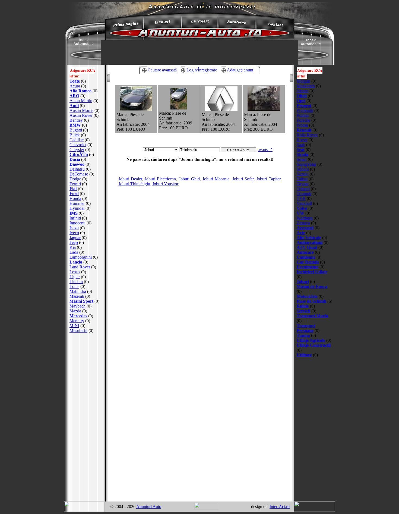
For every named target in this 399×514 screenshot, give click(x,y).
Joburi (303, 281)
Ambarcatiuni (309, 242)
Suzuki (303, 174)
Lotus (74, 286)
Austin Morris (81, 110)
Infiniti (75, 218)
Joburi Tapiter (268, 179)
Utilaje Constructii (314, 345)
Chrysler (76, 149)
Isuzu (74, 227)
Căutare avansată (162, 70)
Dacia (74, 159)
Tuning (303, 335)
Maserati (76, 296)
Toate (74, 81)
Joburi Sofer (243, 179)
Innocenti (77, 223)
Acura (74, 86)
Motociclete (307, 296)
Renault (304, 130)
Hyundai (76, 208)
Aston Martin (80, 100)
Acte (301, 232)
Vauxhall (304, 203)
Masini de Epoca (312, 286)
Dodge (75, 179)
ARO (74, 95)
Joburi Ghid (189, 179)
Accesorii (305, 227)
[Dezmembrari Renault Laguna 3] (178, 108)
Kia (72, 247)
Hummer (77, 203)
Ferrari (75, 183)
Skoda (302, 154)
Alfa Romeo (80, 91)
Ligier (74, 276)
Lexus (74, 271)
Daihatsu (77, 169)
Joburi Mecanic (215, 179)
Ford (74, 193)
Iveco (74, 232)
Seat (301, 149)
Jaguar (75, 237)
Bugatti (75, 130)
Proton (302, 125)
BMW (75, 125)
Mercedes (78, 316)
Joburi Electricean (160, 179)
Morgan (303, 81)
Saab (301, 144)
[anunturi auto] (123, 25)
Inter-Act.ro (280, 506)
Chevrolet (77, 144)
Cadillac (76, 139)
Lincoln (76, 281)
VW (300, 213)
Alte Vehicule (309, 237)
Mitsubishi (78, 330)
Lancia (75, 262)
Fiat (73, 188)
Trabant (303, 188)
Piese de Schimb (311, 301)
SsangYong (306, 164)
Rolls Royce (307, 135)
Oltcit (302, 95)
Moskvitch (306, 86)
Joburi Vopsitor (165, 183)
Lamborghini (80, 257)
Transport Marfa (312, 316)
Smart (302, 159)
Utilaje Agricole (311, 340)
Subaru (303, 169)
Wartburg (305, 218)
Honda (75, 198)
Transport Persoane (306, 328)
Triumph (304, 193)
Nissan (302, 91)
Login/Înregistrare (201, 70)
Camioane (306, 257)
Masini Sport (81, 301)
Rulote (303, 306)
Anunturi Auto (148, 506)
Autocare (305, 252)
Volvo (302, 208)
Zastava (303, 223)
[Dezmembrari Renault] (221, 109)
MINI (74, 325)
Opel (301, 100)
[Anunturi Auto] (199, 38)
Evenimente (307, 267)
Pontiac (303, 115)
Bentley (76, 120)
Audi (74, 105)
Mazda (75, 311)
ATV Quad (307, 247)
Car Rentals (308, 262)
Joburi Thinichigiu (134, 183)
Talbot (302, 179)
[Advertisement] (86, 417)
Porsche (303, 120)
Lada (73, 252)
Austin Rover (81, 115)
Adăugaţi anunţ (240, 70)
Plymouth (305, 110)
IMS (73, 213)
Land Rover (79, 267)
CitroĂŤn (78, 154)
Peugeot (304, 105)
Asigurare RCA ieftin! (82, 73)
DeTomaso (78, 174)
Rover (302, 139)
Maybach (77, 306)
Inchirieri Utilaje (312, 271)
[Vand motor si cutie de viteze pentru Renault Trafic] (264, 109)
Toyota (303, 183)
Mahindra (77, 291)
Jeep (73, 242)
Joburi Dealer (130, 179)
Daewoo (76, 164)
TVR (301, 198)
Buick (74, 135)
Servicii (303, 311)
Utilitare (304, 355)
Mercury (76, 320)
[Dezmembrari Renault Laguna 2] (136, 109)
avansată (265, 149)
